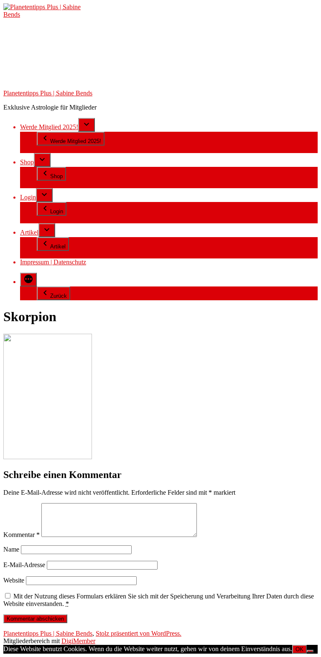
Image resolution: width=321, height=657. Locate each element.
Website (13, 580)
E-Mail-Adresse (24, 564)
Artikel (29, 232)
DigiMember (78, 640)
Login (28, 197)
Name (11, 549)
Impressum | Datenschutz (53, 262)
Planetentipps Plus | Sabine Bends (47, 93)
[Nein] (310, 651)
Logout (46, 219)
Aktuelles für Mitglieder (68, 254)
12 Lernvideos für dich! (68, 149)
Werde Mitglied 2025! (49, 126)
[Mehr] (28, 279)
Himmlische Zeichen (64, 184)
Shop (27, 162)
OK (299, 649)
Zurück (58, 296)
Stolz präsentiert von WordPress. (138, 633)
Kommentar (21, 534)
